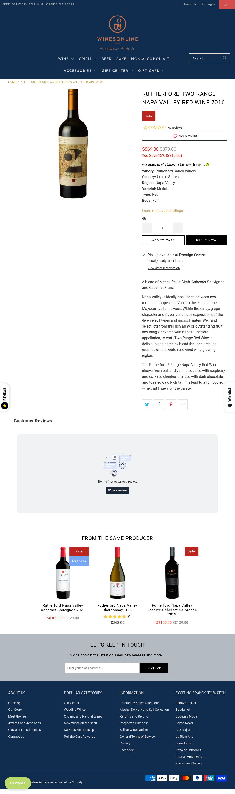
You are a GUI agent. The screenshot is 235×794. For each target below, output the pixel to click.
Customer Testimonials (24, 730)
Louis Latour (185, 743)
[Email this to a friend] (183, 404)
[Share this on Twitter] (147, 404)
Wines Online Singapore (36, 782)
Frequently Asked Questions (139, 703)
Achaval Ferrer (186, 703)
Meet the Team (18, 716)
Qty (144, 218)
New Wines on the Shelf (80, 723)
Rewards (190, 4)
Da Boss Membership (79, 730)
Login (210, 4)
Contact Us (16, 736)
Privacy (125, 743)
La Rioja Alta (184, 736)
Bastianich (183, 709)
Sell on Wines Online (134, 730)
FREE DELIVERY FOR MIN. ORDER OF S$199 (38, 4)
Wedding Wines (75, 709)
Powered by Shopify (68, 782)
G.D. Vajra (183, 730)
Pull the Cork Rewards (79, 736)
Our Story (15, 709)
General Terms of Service (137, 736)
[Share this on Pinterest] (171, 404)
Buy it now (206, 240)
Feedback (127, 750)
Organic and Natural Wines (83, 716)
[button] (66, 59)
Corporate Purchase (134, 723)
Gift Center (71, 703)
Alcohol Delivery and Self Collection (144, 709)
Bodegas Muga (186, 716)
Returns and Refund (134, 716)
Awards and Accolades (24, 723)
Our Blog (14, 703)
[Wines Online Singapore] (117, 32)
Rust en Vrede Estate (190, 757)
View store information (164, 268)
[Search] (224, 58)
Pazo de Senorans (188, 750)
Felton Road (184, 723)
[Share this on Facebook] (159, 404)
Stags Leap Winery (189, 763)
